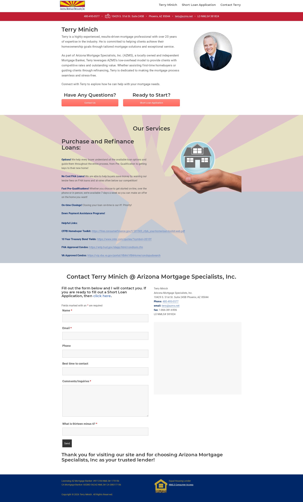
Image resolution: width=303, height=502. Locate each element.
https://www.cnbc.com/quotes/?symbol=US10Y (124, 239)
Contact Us (90, 103)
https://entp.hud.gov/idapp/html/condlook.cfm (116, 247)
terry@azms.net (184, 16)
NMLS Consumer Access (181, 484)
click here (102, 296)
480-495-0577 (170, 301)
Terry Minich (168, 5)
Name (67, 310)
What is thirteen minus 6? (79, 423)
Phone (66, 345)
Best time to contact (75, 363)
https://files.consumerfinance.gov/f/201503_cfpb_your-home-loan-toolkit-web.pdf (138, 231)
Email (67, 328)
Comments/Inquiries (76, 381)
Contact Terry (230, 5)
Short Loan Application (199, 5)
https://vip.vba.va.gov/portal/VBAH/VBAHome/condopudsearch (123, 255)
